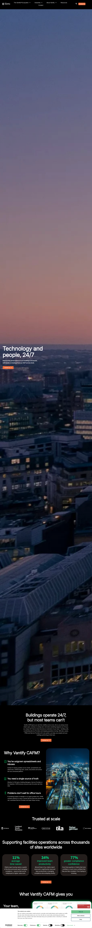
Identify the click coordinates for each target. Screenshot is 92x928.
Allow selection (80, 915)
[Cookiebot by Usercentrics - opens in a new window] (9, 925)
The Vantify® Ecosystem (21, 2)
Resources (64, 2)
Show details (70, 925)
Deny (81, 919)
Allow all (81, 911)
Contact (40, 5)
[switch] (39, 925)
